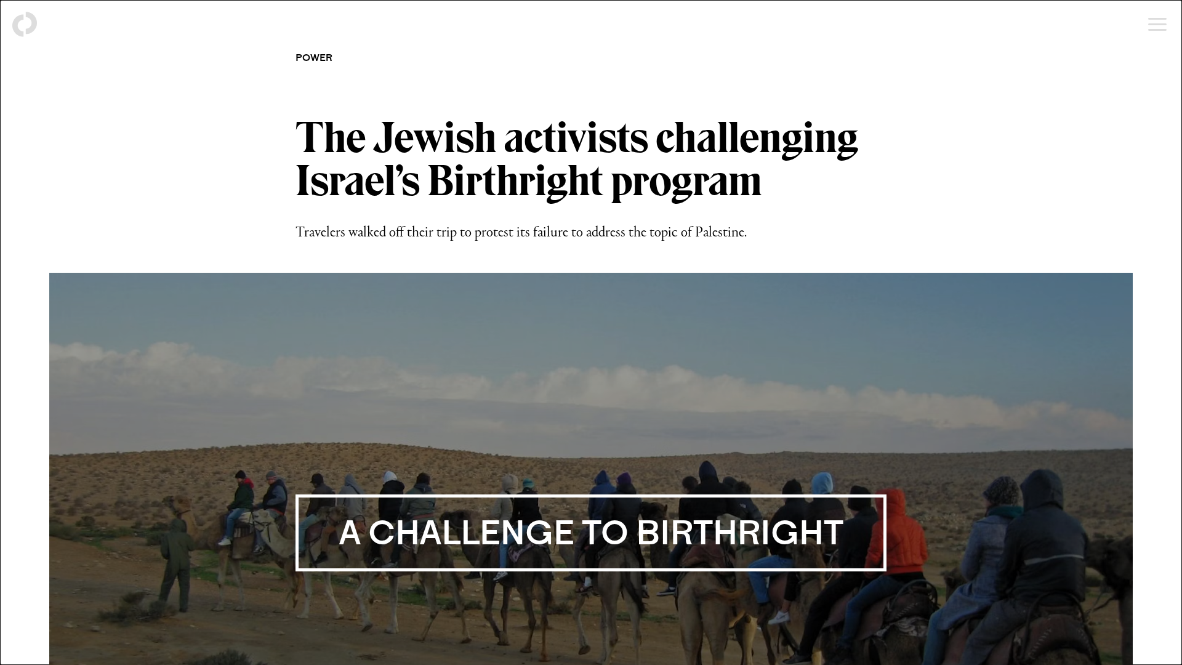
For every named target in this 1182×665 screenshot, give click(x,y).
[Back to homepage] (24, 24)
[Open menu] (1157, 24)
